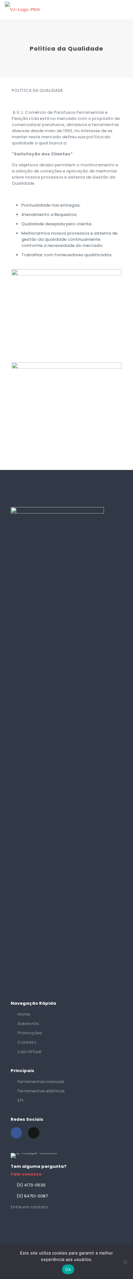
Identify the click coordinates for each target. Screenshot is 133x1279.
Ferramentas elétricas (41, 1091)
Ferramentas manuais (40, 1082)
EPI (20, 1100)
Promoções (29, 1033)
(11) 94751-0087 (32, 1196)
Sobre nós (28, 1023)
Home (23, 1014)
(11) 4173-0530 (31, 1185)
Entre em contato (29, 1207)
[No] (125, 1262)
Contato (26, 1042)
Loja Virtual (29, 1052)
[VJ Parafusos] (22, 10)
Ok (68, 1269)
